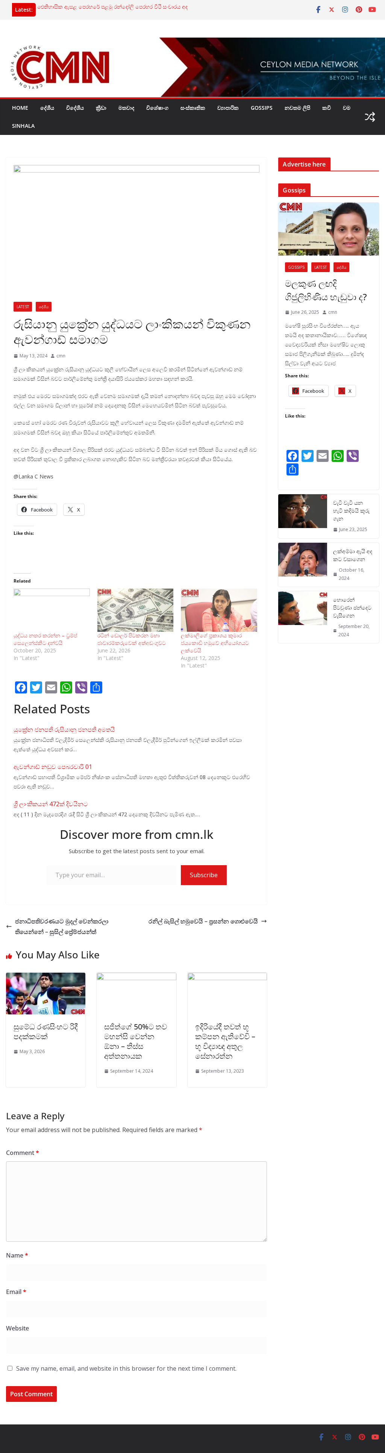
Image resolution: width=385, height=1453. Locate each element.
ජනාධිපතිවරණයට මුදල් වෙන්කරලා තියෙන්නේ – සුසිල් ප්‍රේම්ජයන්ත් (61, 926)
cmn (60, 356)
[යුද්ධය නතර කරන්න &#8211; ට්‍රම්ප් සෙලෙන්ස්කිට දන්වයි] (52, 610)
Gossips (262, 107)
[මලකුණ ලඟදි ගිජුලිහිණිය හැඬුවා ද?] (328, 229)
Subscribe (204, 875)
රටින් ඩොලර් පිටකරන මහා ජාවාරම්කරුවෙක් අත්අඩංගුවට (131, 639)
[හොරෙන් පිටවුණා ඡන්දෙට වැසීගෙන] (302, 617)
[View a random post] (370, 117)
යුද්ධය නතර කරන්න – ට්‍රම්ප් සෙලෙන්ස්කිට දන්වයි (45, 639)
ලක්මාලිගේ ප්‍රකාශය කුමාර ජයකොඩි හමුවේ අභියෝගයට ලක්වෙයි (215, 643)
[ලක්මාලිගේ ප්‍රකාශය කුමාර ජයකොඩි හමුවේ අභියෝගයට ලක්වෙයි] (219, 610)
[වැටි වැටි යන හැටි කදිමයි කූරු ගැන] (302, 516)
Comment (22, 1153)
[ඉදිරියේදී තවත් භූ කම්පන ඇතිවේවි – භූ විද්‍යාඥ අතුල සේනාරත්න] (227, 978)
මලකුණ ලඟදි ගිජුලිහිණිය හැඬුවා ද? (326, 290)
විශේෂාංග (157, 107)
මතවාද (126, 107)
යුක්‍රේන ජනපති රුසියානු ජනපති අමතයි (64, 729)
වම (346, 107)
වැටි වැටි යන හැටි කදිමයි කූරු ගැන (351, 510)
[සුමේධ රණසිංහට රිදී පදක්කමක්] (45, 978)
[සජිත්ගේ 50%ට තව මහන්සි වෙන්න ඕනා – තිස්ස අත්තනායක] (136, 978)
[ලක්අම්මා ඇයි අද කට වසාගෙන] (302, 565)
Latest (23, 306)
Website (17, 1328)
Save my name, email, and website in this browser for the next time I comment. (126, 1368)
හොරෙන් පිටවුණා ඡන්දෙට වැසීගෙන (352, 607)
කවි (326, 107)
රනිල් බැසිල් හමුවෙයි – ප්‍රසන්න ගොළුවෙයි (203, 921)
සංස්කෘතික (192, 107)
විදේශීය (75, 107)
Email (16, 1292)
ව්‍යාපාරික (228, 107)
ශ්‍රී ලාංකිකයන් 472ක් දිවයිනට (51, 804)
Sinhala (23, 125)
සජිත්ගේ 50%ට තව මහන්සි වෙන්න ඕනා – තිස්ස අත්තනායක (135, 1041)
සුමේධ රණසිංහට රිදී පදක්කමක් (46, 1031)
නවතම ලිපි (297, 107)
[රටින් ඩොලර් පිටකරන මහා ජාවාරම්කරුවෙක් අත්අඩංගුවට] (135, 610)
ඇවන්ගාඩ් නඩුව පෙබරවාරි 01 (53, 767)
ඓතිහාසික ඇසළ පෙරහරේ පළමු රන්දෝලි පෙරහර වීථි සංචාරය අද (112, 6)
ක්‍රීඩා (101, 107)
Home (20, 107)
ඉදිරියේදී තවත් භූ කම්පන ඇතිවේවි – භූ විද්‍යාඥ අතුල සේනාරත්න (225, 1041)
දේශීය (47, 107)
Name (17, 1255)
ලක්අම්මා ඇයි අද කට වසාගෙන (352, 555)
